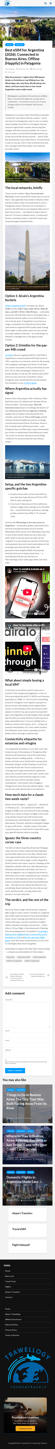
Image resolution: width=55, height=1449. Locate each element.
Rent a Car (9, 1276)
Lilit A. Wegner (10, 69)
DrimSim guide (30, 383)
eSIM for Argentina (14, 961)
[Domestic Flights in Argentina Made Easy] (27, 1186)
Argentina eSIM (23, 957)
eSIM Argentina (39, 957)
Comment (8, 1000)
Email (7, 1040)
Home (7, 1271)
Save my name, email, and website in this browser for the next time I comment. (26, 1062)
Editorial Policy (11, 1325)
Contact (8, 1297)
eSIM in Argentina (32, 961)
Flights (30, 1172)
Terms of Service (12, 1335)
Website (8, 1050)
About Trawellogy (12, 1314)
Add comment (37, 69)
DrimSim (9, 355)
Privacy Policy (11, 1330)
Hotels (30, 1131)
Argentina (19, 44)
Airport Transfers (12, 1292)
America (9, 44)
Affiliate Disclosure (13, 1319)
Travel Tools (10, 1281)
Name (7, 1031)
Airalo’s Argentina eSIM (15, 305)
